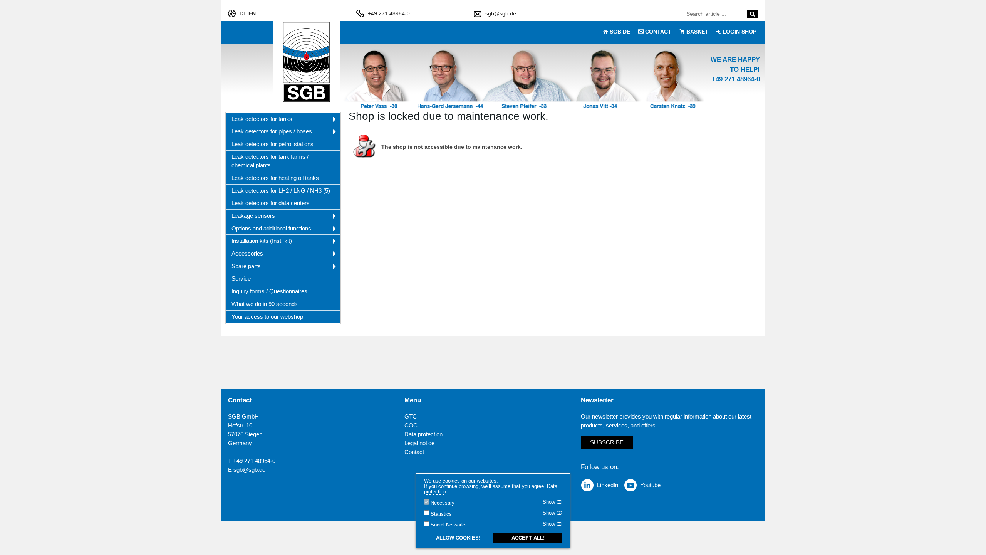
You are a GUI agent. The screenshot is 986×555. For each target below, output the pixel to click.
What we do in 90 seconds (264, 304)
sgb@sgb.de (500, 13)
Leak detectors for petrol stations (272, 144)
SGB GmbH (243, 416)
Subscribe (607, 442)
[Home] (306, 62)
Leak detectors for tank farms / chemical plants (270, 161)
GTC (410, 416)
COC (411, 425)
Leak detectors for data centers (270, 203)
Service (241, 278)
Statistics (441, 514)
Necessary (442, 503)
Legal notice (419, 443)
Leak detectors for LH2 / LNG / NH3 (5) (280, 190)
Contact (414, 452)
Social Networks (449, 525)
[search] (752, 14)
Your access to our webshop (267, 316)
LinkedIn (607, 485)
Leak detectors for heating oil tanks (275, 178)
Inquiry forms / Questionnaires (269, 291)
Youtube (650, 485)
